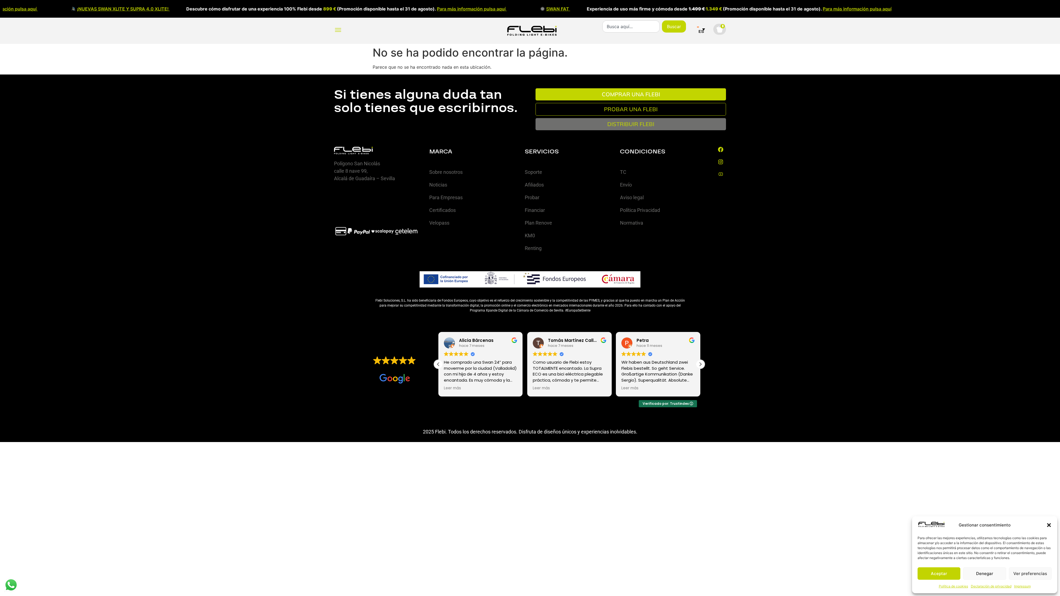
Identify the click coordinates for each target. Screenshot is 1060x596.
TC (623, 172)
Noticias (438, 185)
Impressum (1022, 586)
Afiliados (534, 185)
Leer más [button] (452, 388)
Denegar (984, 573)
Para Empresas (446, 197)
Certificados (442, 210)
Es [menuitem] (701, 31)
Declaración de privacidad (991, 586)
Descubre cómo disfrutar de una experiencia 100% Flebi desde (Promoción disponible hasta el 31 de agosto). (236, 9)
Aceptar (939, 573)
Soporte (533, 172)
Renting (533, 248)
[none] (701, 29)
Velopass (439, 223)
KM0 (530, 235)
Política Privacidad (640, 210)
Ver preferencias (1030, 573)
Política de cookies (953, 586)
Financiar (535, 210)
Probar (532, 197)
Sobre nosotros (446, 172)
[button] (1049, 525)
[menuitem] (701, 29)
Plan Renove (538, 223)
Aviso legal (632, 197)
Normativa (631, 223)
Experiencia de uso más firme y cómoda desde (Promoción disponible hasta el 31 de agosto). (662, 9)
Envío (626, 185)
